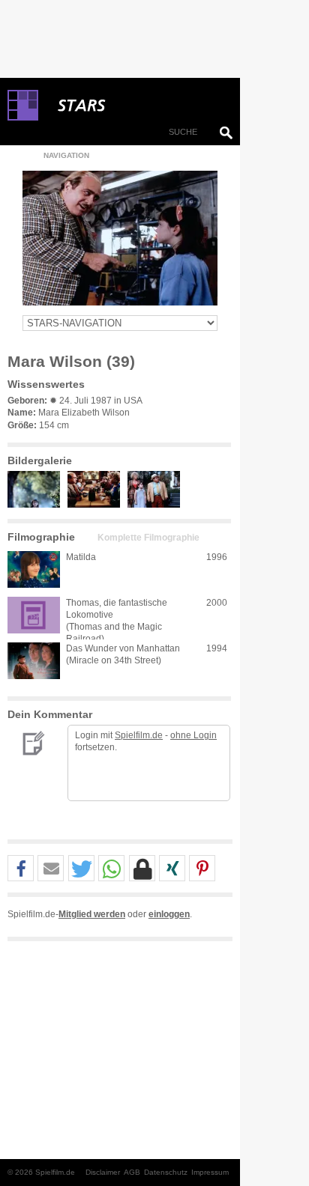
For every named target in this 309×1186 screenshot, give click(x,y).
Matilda (81, 557)
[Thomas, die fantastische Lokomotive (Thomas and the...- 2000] (34, 615)
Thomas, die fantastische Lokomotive (116, 608)
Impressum (210, 1172)
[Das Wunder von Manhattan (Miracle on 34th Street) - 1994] (34, 660)
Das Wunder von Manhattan (123, 648)
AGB (132, 1172)
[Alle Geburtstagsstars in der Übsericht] (135, 105)
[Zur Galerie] (38, 504)
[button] (20, 869)
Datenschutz (166, 1172)
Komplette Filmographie (149, 537)
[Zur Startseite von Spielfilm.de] (23, 117)
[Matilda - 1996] (34, 569)
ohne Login (193, 735)
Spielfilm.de (139, 735)
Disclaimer (103, 1172)
